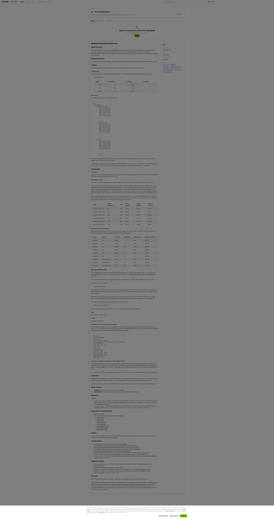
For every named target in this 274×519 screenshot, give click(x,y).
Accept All (183, 515)
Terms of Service (170, 511)
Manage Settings (163, 515)
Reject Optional (174, 515)
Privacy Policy (102, 512)
